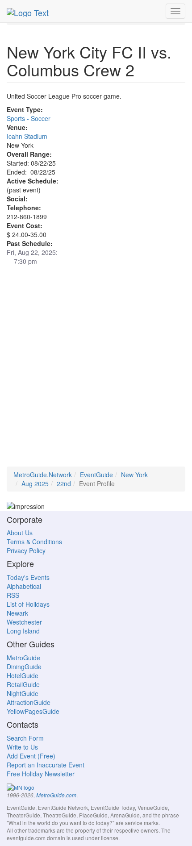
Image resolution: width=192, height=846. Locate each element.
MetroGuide (23, 657)
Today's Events (28, 577)
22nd (64, 483)
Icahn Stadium (27, 136)
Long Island (23, 630)
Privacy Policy (26, 550)
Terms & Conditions (34, 541)
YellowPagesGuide (33, 711)
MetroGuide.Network (42, 474)
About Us (20, 532)
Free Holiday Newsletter (41, 773)
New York (134, 474)
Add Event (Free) (31, 755)
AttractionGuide (28, 702)
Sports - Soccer (28, 118)
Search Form (25, 737)
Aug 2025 (35, 483)
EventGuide (96, 474)
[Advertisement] (96, 371)
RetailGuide (23, 684)
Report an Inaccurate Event (45, 764)
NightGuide (22, 693)
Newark (17, 612)
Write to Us (22, 746)
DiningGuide (24, 666)
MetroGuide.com (56, 795)
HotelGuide (22, 675)
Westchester (24, 621)
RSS (13, 595)
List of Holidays (28, 604)
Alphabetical (24, 586)
